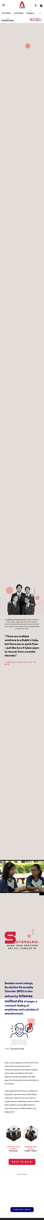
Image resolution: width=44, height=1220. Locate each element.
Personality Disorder (17, 1048)
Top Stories (6, 13)
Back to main (22, 1162)
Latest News (19, 13)
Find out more (22, 1210)
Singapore (30, 13)
